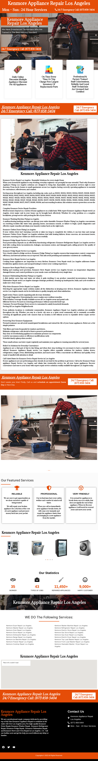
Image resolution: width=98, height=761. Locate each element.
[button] (47, 470)
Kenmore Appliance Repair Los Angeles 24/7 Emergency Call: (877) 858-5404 (30, 109)
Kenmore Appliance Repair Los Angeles (30, 377)
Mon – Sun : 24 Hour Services (24, 10)
